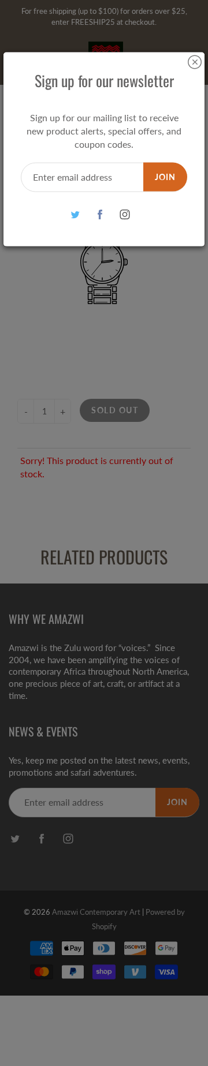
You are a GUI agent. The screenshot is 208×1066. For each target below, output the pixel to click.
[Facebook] (100, 214)
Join (165, 176)
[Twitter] (75, 214)
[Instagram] (125, 214)
